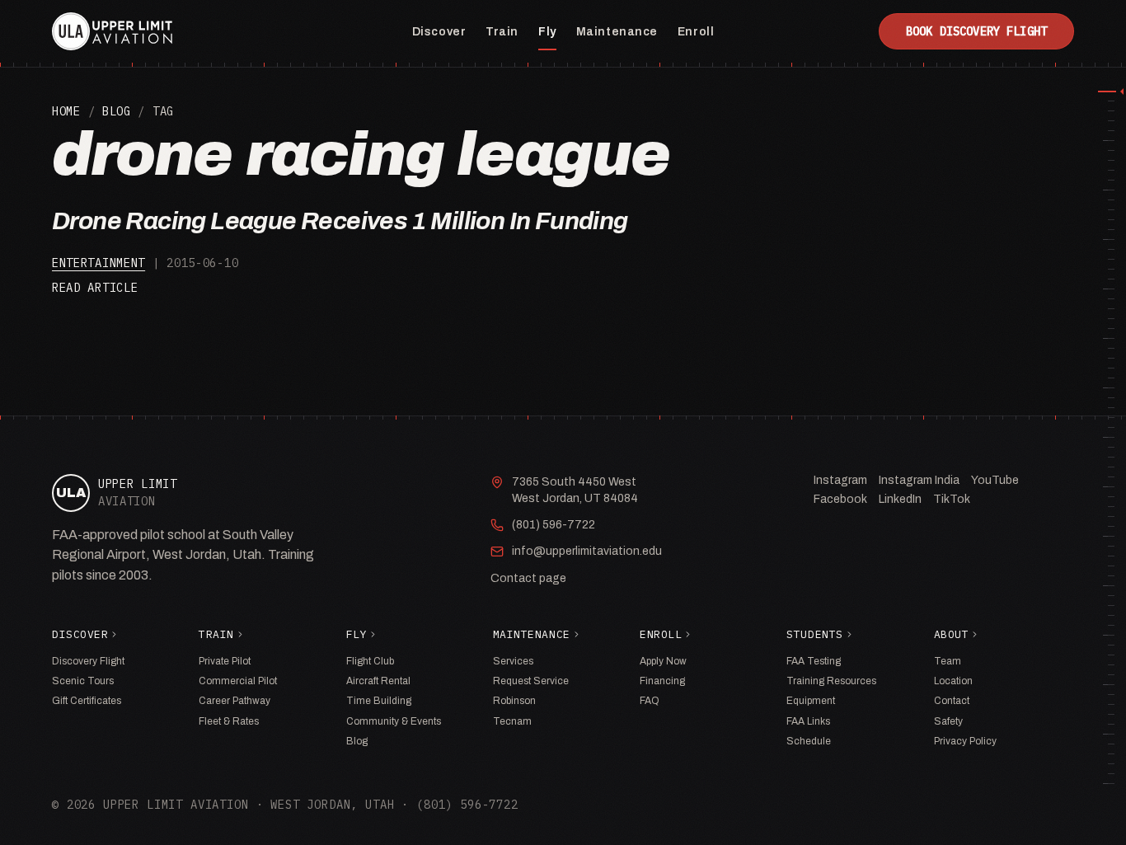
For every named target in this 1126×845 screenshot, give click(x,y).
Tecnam (512, 721)
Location (953, 681)
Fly (547, 32)
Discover (439, 32)
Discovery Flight (88, 661)
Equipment (810, 701)
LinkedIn (900, 499)
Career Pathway (234, 701)
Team (947, 661)
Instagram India (919, 480)
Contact (951, 701)
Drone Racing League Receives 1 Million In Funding (340, 221)
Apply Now (663, 661)
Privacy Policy (965, 741)
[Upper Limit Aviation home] (112, 31)
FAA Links (808, 721)
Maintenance (617, 32)
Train (502, 32)
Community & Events (393, 721)
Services (513, 661)
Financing (662, 681)
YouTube (995, 480)
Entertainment (98, 263)
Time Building (378, 701)
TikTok (951, 499)
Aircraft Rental (378, 681)
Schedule (808, 741)
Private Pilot (225, 661)
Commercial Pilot (238, 681)
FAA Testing (813, 661)
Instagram (840, 480)
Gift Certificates (86, 701)
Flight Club (370, 661)
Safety (948, 721)
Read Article (95, 287)
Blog (116, 111)
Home (66, 111)
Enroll (696, 32)
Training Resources (831, 681)
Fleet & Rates (229, 721)
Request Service (531, 681)
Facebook (840, 499)
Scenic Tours (83, 681)
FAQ (649, 701)
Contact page (528, 578)
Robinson (514, 701)
